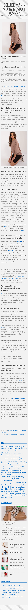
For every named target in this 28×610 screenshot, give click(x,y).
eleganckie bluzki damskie (18, 455)
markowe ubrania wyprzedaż (7, 76)
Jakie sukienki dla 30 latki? (18, 466)
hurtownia (19, 380)
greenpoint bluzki (4, 464)
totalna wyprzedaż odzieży (18, 494)
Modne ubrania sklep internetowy (12, 477)
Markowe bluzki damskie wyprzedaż (16, 470)
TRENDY (2, 73)
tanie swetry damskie (15, 491)
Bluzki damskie (22, 60)
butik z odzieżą (18, 73)
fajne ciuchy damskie (9, 74)
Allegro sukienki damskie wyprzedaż (9, 446)
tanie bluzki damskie (17, 79)
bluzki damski (9, 450)
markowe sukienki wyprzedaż (9, 472)
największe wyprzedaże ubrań (13, 78)
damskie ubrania (6, 455)
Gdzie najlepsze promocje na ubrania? (15, 75)
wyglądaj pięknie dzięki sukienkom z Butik (9, 495)
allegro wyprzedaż (7, 448)
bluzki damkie (3, 450)
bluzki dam (17, 61)
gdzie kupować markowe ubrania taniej (13, 460)
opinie (5, 226)
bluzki (2, 327)
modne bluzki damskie (21, 475)
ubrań (22, 230)
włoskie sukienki (9, 497)
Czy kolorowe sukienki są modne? (16, 453)
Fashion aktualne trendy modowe (8, 72)
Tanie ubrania (15, 80)
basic (12, 232)
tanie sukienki (8, 491)
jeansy (14, 352)
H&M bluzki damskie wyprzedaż (16, 465)
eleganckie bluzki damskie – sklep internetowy (10, 457)
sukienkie (19, 241)
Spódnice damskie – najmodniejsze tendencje (13, 590)
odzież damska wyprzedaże (19, 480)
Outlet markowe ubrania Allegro (12, 78)
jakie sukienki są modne (15, 468)
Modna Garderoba (5, 61)
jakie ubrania (8, 261)
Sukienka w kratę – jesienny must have (12, 523)
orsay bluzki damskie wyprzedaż (7, 483)
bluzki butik (15, 448)
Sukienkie (10, 250)
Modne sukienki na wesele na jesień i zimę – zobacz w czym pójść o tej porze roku (17, 544)
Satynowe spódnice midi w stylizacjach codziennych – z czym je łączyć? (17, 559)
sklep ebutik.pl (6, 487)
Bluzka (2, 293)
